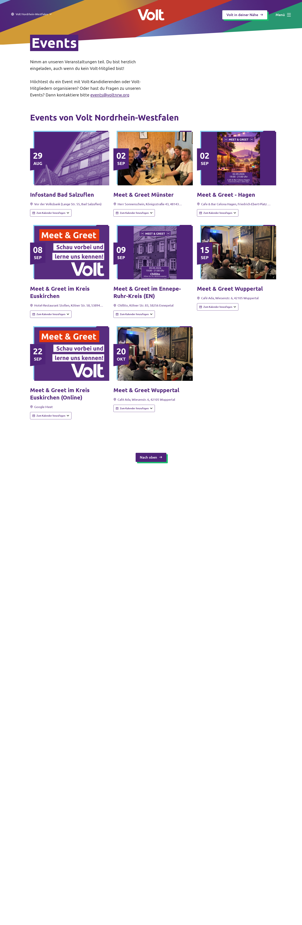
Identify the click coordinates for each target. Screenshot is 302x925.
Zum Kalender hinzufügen (51, 213)
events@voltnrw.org (109, 95)
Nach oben (148, 457)
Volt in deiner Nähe (242, 15)
